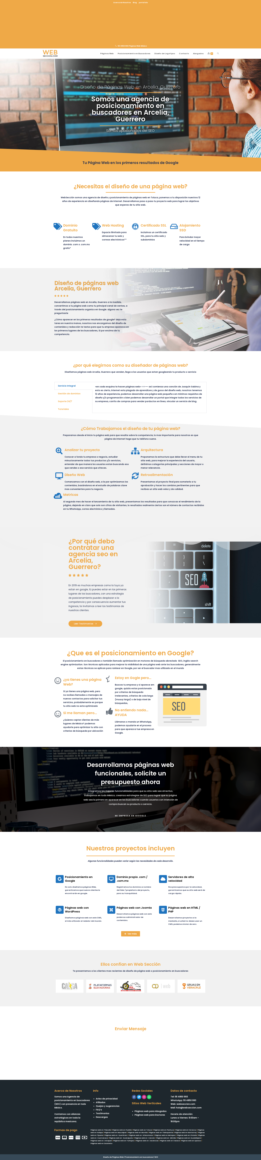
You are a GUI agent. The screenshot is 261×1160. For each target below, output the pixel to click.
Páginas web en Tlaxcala (101, 1130)
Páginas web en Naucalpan (115, 1132)
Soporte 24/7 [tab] (65, 401)
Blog (135, 2)
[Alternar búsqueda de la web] (218, 54)
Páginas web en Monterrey (185, 1132)
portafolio (143, 2)
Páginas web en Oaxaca (170, 1141)
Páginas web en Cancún (144, 1138)
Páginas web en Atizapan (101, 1141)
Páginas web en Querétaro (116, 1135)
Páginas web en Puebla (121, 1130)
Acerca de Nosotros (122, 2)
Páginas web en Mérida (166, 1138)
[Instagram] (144, 1097)
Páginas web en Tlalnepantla (161, 1132)
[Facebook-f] (134, 1097)
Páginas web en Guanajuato (121, 1138)
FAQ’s (99, 1109)
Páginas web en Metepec (165, 1135)
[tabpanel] (149, 395)
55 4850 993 (123, 46)
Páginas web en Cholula (187, 1135)
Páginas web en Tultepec (123, 1141)
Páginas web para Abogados (151, 1111)
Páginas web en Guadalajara (189, 1138)
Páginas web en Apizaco (191, 1141)
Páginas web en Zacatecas (147, 1141)
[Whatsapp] (149, 1097)
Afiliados (100, 1102)
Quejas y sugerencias (107, 1106)
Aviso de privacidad (107, 1098)
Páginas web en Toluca (142, 1130)
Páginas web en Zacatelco (101, 1143)
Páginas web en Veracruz (185, 1130)
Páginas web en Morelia (137, 1132)
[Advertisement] (130, 24)
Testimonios (102, 1113)
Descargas (102, 1117)
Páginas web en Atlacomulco (141, 1135)
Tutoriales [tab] (63, 409)
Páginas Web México (138, 46)
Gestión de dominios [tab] (69, 393)
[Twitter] (139, 1097)
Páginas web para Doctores (150, 1114)
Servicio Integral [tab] (67, 385)
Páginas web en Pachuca (163, 1130)
